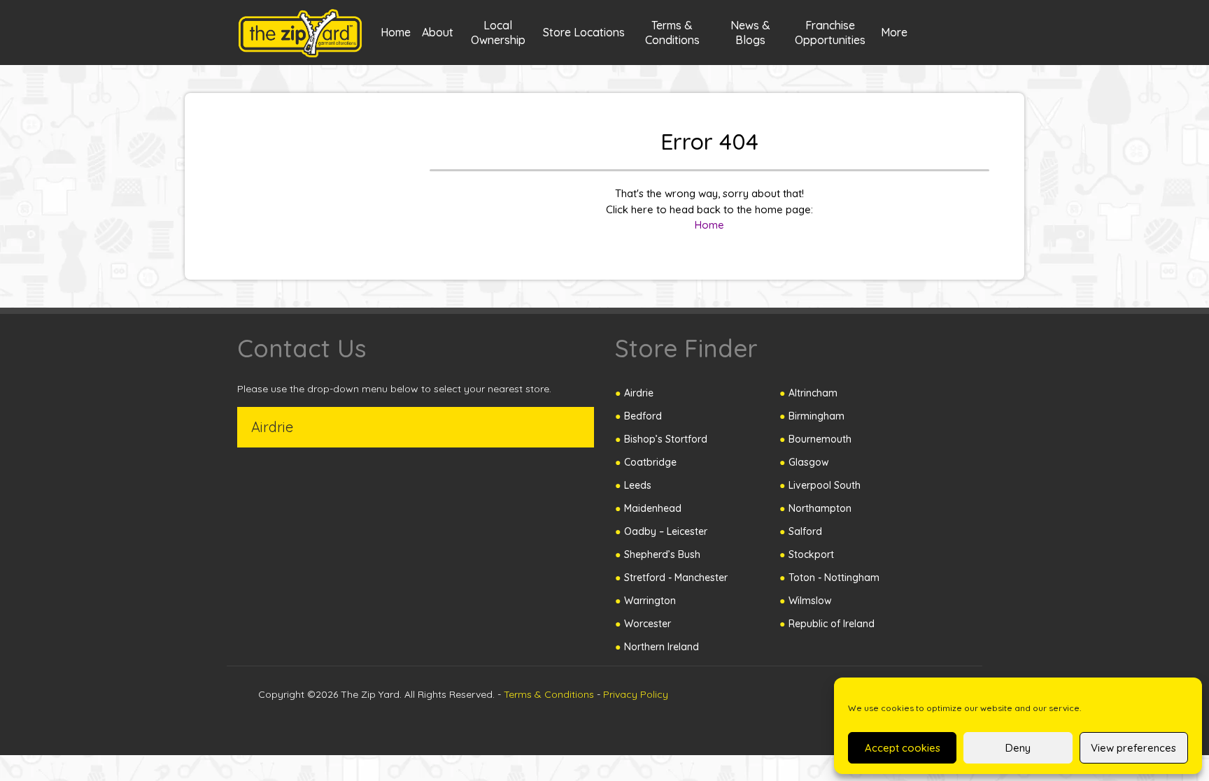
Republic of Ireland (832, 623)
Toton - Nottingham (834, 577)
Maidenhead (652, 508)
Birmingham (816, 416)
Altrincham (813, 393)
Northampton (820, 508)
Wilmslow (810, 600)
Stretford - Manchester (676, 577)
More (894, 32)
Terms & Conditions (549, 694)
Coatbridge (650, 462)
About (437, 32)
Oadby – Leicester (665, 531)
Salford (805, 531)
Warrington (650, 600)
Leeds (637, 485)
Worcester (647, 623)
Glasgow (809, 462)
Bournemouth (820, 439)
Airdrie (638, 393)
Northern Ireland (661, 646)
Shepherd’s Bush (662, 554)
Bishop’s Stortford (665, 439)
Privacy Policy (635, 694)
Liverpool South (825, 485)
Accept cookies (902, 747)
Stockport (811, 554)
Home (396, 32)
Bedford (643, 416)
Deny (1018, 747)
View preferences (1133, 747)
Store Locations (584, 32)
